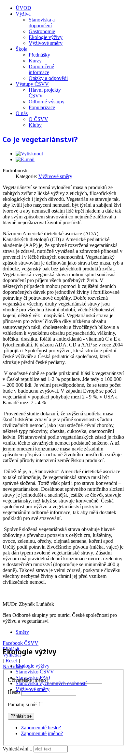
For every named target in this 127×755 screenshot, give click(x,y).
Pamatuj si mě (22, 704)
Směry (22, 632)
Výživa (23, 14)
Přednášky (39, 55)
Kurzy (35, 60)
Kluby (35, 125)
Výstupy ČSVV (32, 84)
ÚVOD (23, 8)
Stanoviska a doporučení (42, 22)
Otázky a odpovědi (48, 78)
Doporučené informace (41, 69)
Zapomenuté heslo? (41, 727)
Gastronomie (42, 31)
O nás (22, 113)
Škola (21, 49)
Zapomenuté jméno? (42, 733)
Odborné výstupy (46, 101)
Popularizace (42, 107)
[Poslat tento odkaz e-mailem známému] (25, 159)
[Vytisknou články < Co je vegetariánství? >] (29, 153)
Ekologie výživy (46, 37)
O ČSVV (38, 119)
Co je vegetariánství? (40, 139)
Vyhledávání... (17, 748)
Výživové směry (46, 43)
